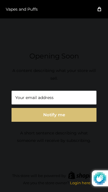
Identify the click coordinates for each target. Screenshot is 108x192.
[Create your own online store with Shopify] (82, 175)
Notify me (54, 114)
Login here (80, 182)
